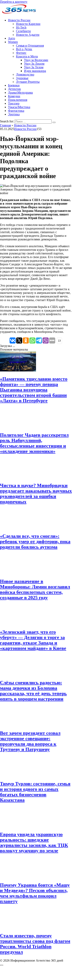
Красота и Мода (27, 56)
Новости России (19, 20)
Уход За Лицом (34, 63)
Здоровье (22, 78)
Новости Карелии (28, 24)
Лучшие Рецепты (28, 81)
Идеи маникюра (35, 71)
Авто (11, 38)
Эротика (14, 114)
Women (13, 42)
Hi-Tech (21, 27)
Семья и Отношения (30, 45)
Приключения (17, 100)
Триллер (13, 103)
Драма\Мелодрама (20, 92)
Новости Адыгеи (27, 34)
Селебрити (23, 31)
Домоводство (25, 74)
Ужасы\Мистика (19, 107)
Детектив (14, 89)
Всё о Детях (24, 49)
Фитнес (21, 52)
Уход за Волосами (36, 60)
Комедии (14, 96)
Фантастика (16, 110)
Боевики (14, 85)
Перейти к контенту (13, 1)
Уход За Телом (33, 67)
